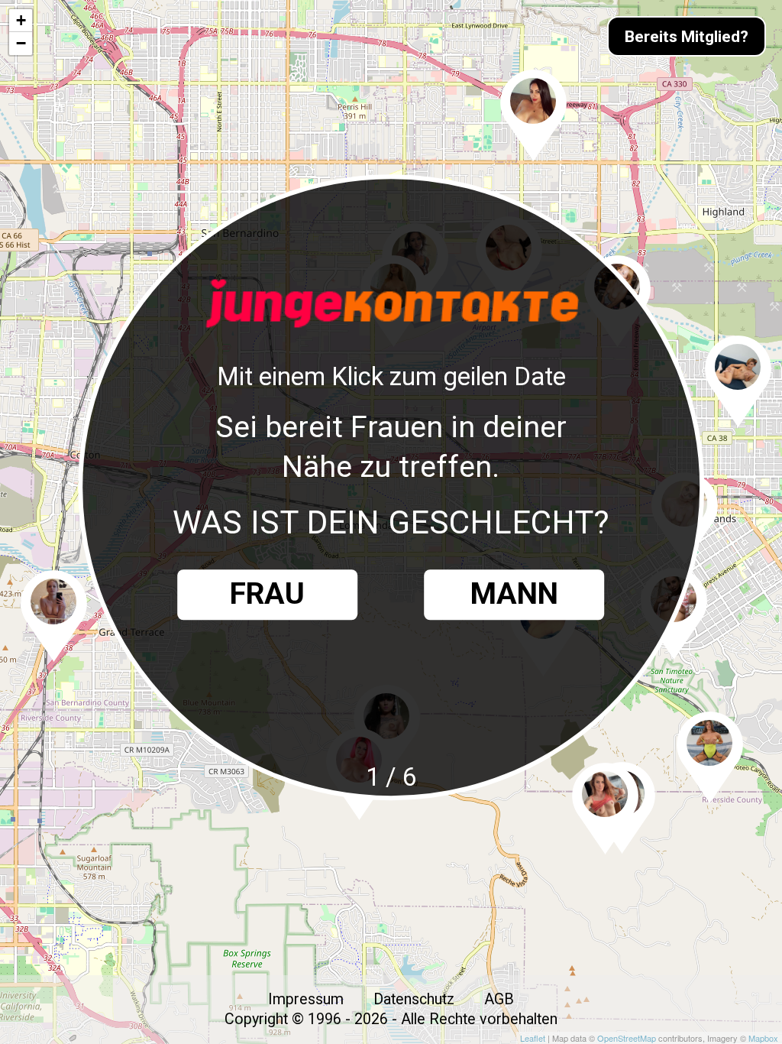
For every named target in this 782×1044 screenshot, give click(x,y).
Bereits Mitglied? (686, 37)
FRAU (267, 594)
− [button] (21, 43)
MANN (514, 594)
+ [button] (21, 20)
